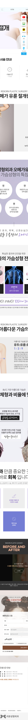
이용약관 (19, 710)
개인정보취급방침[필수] (9, 643)
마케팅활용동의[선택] (22, 643)
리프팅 (12, 9)
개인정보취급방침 (11, 710)
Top (24, 53)
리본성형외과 (3, 710)
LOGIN (18, 571)
